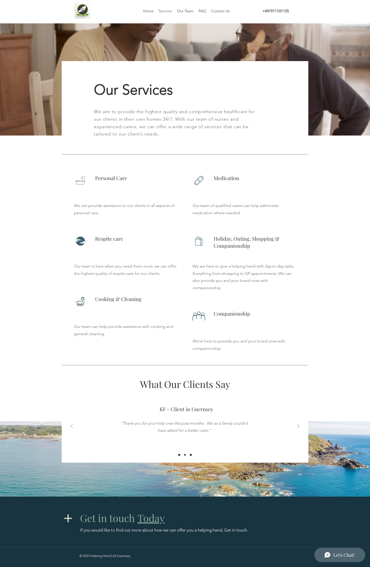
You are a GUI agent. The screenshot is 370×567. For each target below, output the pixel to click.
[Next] (298, 426)
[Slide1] (179, 455)
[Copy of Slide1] (185, 455)
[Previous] (72, 426)
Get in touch (122, 518)
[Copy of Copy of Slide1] (191, 455)
